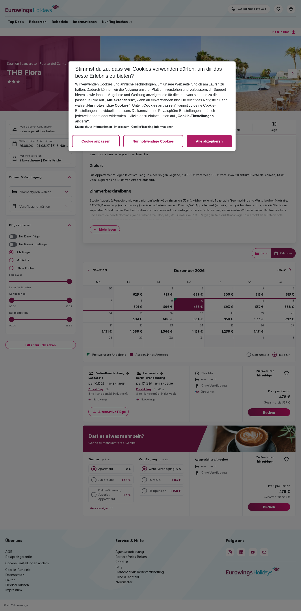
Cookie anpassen (95, 141)
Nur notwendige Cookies (153, 141)
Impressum (121, 126)
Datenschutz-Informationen (93, 126)
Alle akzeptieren (209, 141)
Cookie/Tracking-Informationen (152, 126)
